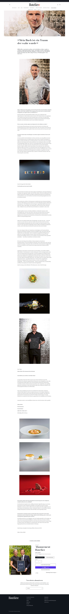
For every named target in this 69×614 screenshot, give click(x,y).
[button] (10, 5)
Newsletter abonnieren (30, 597)
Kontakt (28, 603)
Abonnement (29, 598)
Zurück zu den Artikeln (35, 540)
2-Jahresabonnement (49, 557)
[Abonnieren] (42, 588)
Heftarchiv (28, 602)
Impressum (46, 598)
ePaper (28, 600)
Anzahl (36, 559)
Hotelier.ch (12, 611)
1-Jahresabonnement (40, 557)
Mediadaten (46, 597)
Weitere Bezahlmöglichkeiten (45, 569)
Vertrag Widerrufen (30, 605)
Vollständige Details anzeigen (51, 572)
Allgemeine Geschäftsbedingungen (50, 600)
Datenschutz (46, 602)
